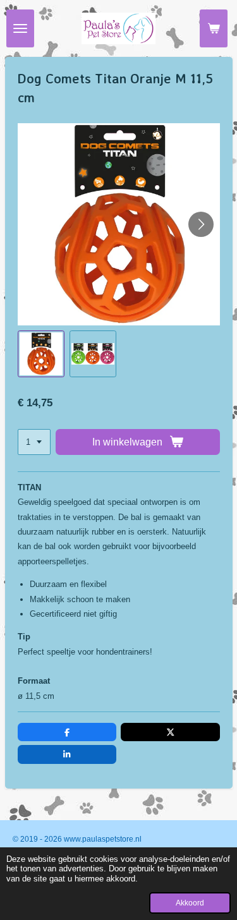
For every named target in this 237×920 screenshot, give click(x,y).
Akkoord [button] (190, 903)
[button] (41, 353)
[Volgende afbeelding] (201, 224)
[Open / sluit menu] (20, 28)
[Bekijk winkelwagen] (214, 28)
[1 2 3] (34, 442)
